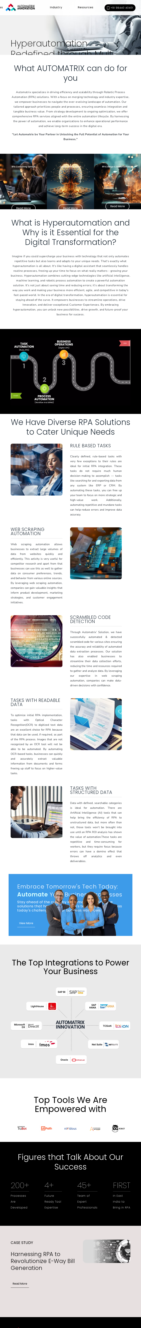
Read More (23, 208)
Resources (85, 7)
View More (26, 923)
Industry (56, 7)
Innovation (26, 7)
